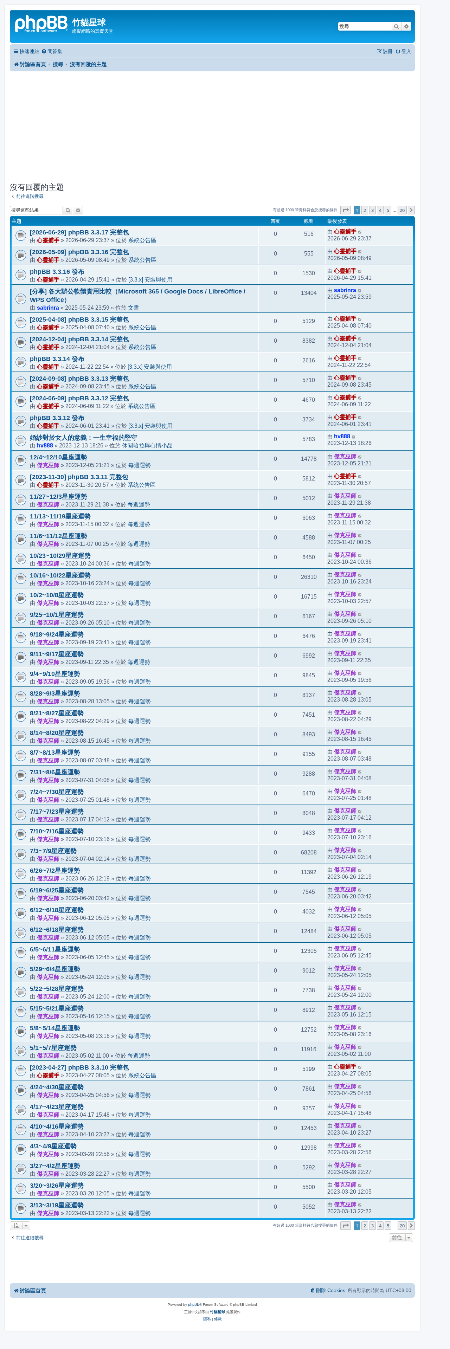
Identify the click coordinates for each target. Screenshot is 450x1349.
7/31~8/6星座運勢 (55, 772)
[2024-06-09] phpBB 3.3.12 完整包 (79, 398)
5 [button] (388, 210)
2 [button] (365, 210)
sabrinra (48, 307)
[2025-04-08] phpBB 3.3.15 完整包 (79, 319)
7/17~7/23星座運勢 (57, 811)
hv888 (45, 445)
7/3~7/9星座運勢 (53, 850)
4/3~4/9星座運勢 (53, 1146)
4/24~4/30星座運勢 (57, 1087)
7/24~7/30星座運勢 (57, 791)
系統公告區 (142, 240)
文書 (133, 307)
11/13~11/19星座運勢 (60, 516)
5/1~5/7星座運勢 (53, 1047)
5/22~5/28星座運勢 (57, 988)
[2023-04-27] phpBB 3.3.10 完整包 (79, 1067)
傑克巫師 (48, 465)
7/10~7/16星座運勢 (57, 831)
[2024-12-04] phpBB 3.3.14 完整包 (79, 339)
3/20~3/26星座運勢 (57, 1185)
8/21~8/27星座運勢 (57, 713)
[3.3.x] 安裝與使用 (150, 279)
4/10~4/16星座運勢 (57, 1126)
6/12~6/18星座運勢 (57, 910)
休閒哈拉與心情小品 (147, 445)
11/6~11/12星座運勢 (58, 536)
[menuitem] (51, 51)
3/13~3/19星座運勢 (57, 1205)
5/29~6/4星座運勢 (55, 969)
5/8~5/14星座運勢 (55, 1028)
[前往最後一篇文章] (360, 231)
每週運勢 (139, 465)
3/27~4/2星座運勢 (55, 1165)
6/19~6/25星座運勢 (57, 890)
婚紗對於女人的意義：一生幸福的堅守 (83, 437)
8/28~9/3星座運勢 (55, 693)
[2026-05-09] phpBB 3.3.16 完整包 (79, 252)
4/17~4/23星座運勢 (57, 1106)
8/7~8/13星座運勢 (55, 752)
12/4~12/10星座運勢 (58, 457)
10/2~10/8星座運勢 (57, 595)
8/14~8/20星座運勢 (57, 732)
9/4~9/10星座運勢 (55, 673)
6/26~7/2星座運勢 (55, 870)
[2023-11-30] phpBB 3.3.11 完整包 (79, 476)
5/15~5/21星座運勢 (57, 1008)
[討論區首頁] (42, 23)
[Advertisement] (212, 127)
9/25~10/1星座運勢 (57, 614)
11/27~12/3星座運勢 (58, 496)
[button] (345, 210)
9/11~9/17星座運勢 (57, 654)
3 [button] (372, 210)
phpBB (193, 1304)
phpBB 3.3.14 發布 (57, 358)
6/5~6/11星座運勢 (55, 949)
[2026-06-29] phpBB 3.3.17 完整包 (79, 232)
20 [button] (402, 210)
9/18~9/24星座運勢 (57, 634)
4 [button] (380, 210)
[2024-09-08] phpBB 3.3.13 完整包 (79, 378)
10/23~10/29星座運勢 (60, 555)
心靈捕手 (48, 240)
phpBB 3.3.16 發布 (57, 271)
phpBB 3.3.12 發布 (57, 417)
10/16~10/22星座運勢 (60, 575)
